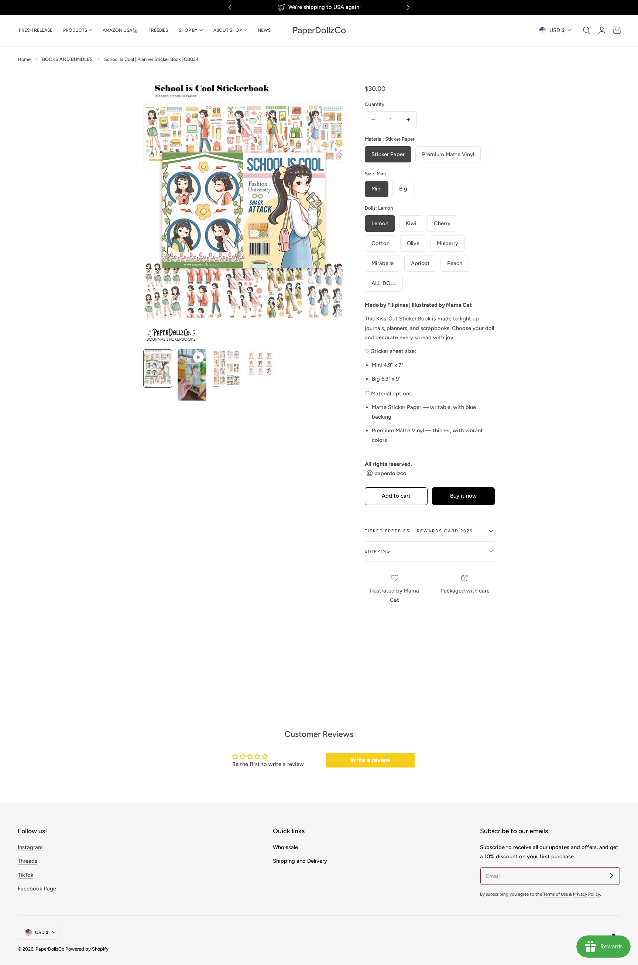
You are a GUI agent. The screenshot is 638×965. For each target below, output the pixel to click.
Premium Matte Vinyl (448, 154)
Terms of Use (556, 894)
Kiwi (411, 223)
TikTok (25, 874)
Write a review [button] (370, 759)
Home (24, 59)
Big (403, 188)
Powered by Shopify (87, 949)
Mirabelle (382, 263)
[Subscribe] (611, 876)
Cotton (380, 243)
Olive (413, 243)
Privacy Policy (586, 894)
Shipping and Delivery (300, 861)
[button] (586, 30)
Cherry (442, 223)
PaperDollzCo (49, 949)
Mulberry (447, 243)
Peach (454, 263)
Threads (27, 861)
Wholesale (285, 847)
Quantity (374, 104)
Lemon (379, 223)
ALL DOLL (383, 283)
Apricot (420, 263)
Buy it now (463, 495)
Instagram (30, 847)
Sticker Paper (388, 154)
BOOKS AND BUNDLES (67, 59)
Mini (376, 188)
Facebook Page (37, 888)
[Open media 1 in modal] (330, 90)
